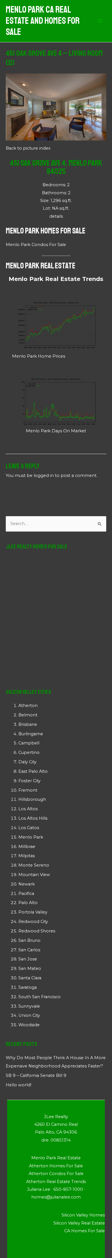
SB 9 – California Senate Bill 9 (36, 1075)
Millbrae (26, 846)
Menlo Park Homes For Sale (45, 231)
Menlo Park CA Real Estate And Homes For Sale (43, 21)
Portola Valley (32, 912)
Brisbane (27, 724)
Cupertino (29, 752)
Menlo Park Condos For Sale (36, 244)
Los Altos (28, 808)
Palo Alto (28, 902)
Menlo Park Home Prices (38, 356)
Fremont (27, 790)
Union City (29, 1015)
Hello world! (18, 1084)
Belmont (27, 715)
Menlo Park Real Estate (40, 266)
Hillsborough (32, 799)
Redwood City (33, 921)
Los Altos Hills (32, 818)
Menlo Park (30, 837)
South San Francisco (39, 996)
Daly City (27, 761)
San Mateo (29, 968)
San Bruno (29, 940)
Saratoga (27, 987)
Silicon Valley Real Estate (79, 1223)
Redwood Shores (36, 931)
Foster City (29, 780)
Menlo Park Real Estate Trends (56, 279)
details (56, 216)
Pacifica (26, 893)
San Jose (27, 959)
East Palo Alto (33, 771)
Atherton (28, 705)
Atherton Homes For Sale (56, 1165)
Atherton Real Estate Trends (56, 1181)
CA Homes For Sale (84, 1230)
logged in (44, 475)
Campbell (28, 743)
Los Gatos (28, 827)
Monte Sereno (33, 865)
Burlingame (30, 733)
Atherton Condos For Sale (56, 1173)
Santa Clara (29, 977)
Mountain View (34, 874)
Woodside (29, 1024)
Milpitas (26, 855)
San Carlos (29, 949)
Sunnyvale (29, 1006)
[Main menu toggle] (100, 21)
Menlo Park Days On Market (56, 430)
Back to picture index (28, 148)
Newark (26, 884)
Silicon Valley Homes (83, 1215)
